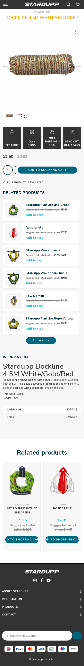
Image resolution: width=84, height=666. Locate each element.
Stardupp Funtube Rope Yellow (49, 318)
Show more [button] (41, 340)
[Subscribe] (77, 635)
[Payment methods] (8, 649)
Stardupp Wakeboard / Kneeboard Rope (43, 250)
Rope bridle (34, 227)
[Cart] (78, 4)
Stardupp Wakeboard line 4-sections (47, 273)
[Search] (69, 4)
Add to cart (34, 215)
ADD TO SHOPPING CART (47, 170)
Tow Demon (35, 296)
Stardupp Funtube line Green (48, 205)
